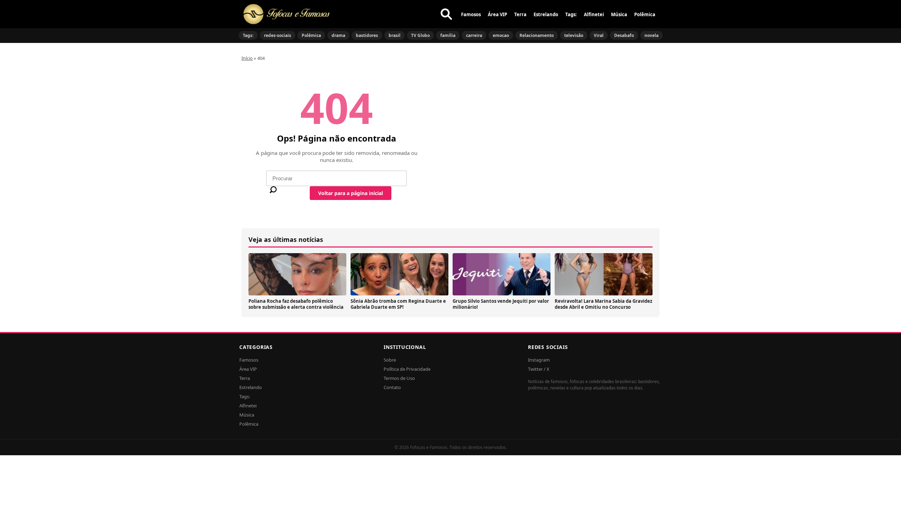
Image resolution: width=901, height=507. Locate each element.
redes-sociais (277, 35)
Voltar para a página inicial (350, 193)
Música (619, 14)
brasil (395, 35)
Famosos (471, 14)
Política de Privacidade (407, 369)
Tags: (571, 14)
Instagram (539, 360)
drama (338, 35)
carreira (474, 35)
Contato (392, 387)
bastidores (367, 35)
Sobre (390, 360)
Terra (520, 14)
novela (651, 35)
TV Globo (420, 35)
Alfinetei (594, 14)
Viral (599, 35)
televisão (573, 35)
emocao (501, 35)
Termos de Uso (399, 378)
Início (247, 58)
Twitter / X (538, 369)
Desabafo (624, 35)
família (447, 35)
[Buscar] (446, 14)
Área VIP (497, 14)
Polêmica (644, 14)
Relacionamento (536, 35)
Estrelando (546, 14)
